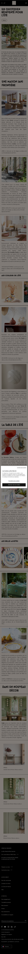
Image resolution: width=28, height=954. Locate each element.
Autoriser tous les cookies (14, 484)
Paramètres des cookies (14, 480)
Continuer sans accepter (21, 467)
